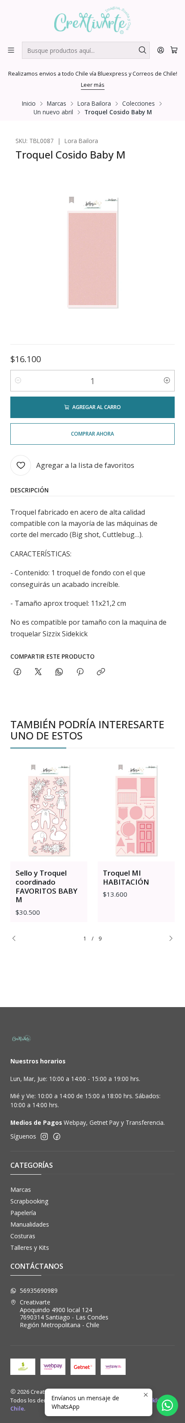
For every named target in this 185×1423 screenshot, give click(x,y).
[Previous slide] (16, 939)
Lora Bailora (94, 104)
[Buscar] (142, 50)
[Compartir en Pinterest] (80, 672)
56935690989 (39, 1290)
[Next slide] (168, 939)
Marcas (56, 104)
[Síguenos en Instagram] (44, 1136)
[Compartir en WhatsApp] (59, 672)
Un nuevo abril (53, 112)
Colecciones (138, 104)
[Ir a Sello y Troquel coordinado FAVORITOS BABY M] (48, 810)
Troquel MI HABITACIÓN (126, 877)
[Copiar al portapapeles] (101, 672)
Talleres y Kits (29, 1247)
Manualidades (29, 1224)
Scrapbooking (29, 1201)
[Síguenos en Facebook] (56, 1136)
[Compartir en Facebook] (17, 672)
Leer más (93, 85)
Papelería (23, 1213)
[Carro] (174, 50)
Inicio (29, 104)
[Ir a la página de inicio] (92, 20)
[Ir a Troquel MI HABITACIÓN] (136, 810)
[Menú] (11, 50)
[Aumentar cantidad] (167, 380)
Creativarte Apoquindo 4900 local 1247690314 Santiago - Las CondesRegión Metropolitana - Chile (64, 1313)
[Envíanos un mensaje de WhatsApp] (167, 1405)
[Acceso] (160, 50)
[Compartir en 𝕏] (38, 672)
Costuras (22, 1236)
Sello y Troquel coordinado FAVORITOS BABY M (46, 886)
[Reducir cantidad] (18, 380)
